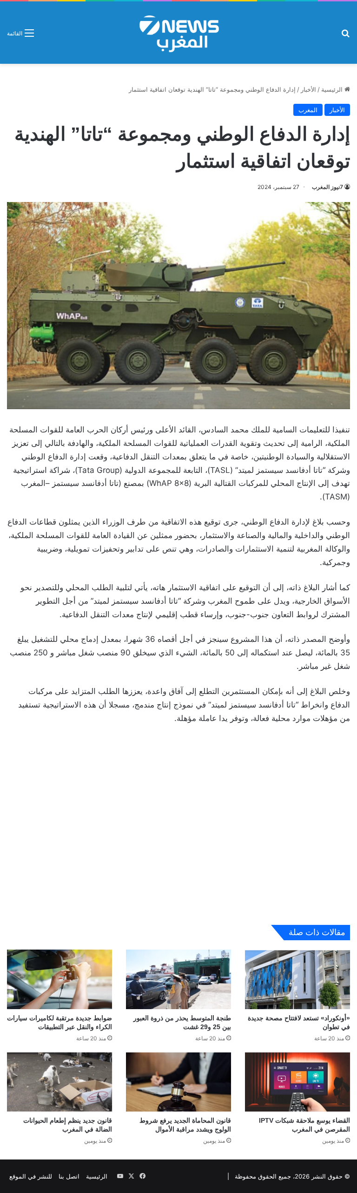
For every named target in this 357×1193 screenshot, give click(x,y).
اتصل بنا (69, 1176)
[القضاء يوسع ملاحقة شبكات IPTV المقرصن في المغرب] (297, 1082)
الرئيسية (332, 89)
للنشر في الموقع (30, 1176)
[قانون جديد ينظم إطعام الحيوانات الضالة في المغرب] (59, 1082)
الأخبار (308, 89)
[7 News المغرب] (178, 32)
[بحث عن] (345, 36)
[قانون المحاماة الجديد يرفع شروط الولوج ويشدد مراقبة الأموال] (178, 1082)
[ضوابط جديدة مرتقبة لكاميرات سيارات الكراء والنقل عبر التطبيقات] (59, 979)
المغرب (307, 110)
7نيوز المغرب (327, 186)
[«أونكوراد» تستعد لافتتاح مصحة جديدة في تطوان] (297, 979)
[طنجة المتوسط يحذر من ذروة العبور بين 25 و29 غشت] (178, 979)
